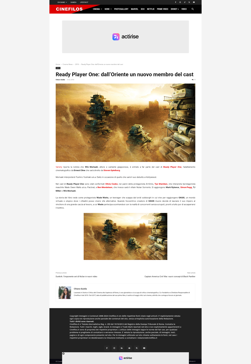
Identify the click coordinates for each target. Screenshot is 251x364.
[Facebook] (175, 2)
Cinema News (68, 64)
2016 (77, 64)
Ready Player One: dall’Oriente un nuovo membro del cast (124, 74)
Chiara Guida (60, 80)
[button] (192, 9)
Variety (59, 167)
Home (58, 64)
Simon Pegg (186, 187)
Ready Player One (172, 167)
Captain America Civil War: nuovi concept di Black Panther (170, 276)
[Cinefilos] (71, 9)
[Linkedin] (121, 348)
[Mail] (129, 348)
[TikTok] (184, 2)
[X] (189, 2)
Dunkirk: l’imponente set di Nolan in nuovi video (76, 276)
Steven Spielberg (112, 170)
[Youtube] (193, 2)
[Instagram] (180, 2)
